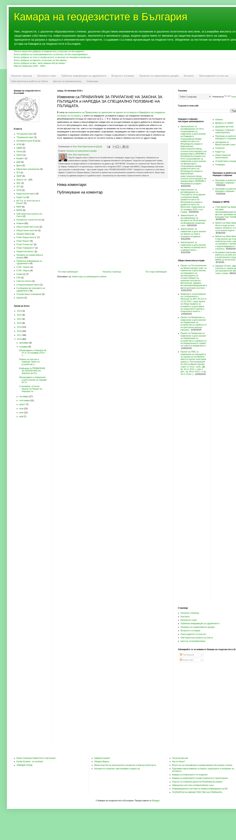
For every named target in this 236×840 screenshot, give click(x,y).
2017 (19, 335)
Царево (20, 297)
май (21, 416)
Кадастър (21, 197)
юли (21, 408)
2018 (19, 331)
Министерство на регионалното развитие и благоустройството (125, 765)
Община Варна (23, 234)
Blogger (155, 800)
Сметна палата (24, 281)
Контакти (189, 75)
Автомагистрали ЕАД (26, 141)
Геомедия (220, 164)
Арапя (19, 155)
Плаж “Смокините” (25, 248)
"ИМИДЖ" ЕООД (24, 765)
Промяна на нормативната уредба (159, 75)
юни (21, 412)
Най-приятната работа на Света (29, 81)
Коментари (187, 660)
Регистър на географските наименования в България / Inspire (202, 765)
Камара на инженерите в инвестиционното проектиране (200, 778)
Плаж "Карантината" (26, 237)
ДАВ (18, 162)
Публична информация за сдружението (83, 75)
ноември (23, 347)
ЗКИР (19, 176)
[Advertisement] (30, 476)
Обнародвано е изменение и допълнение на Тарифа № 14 (33, 380)
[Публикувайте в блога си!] (117, 146)
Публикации (188, 655)
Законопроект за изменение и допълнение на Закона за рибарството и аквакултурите (193, 246)
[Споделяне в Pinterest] (127, 146)
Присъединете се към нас (214, 75)
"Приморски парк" (25, 137)
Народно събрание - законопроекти (225, 131)
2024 (19, 311)
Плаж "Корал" (23, 241)
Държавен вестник (224, 126)
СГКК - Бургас (23, 267)
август (22, 404)
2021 (19, 319)
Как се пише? (178, 761)
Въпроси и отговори (122, 75)
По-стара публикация (156, 272)
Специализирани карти (28, 285)
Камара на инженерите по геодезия (189, 774)
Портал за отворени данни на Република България (197, 782)
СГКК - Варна (23, 270)
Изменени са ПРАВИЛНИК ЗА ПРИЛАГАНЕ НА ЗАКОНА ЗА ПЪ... (32, 371)
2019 (19, 327)
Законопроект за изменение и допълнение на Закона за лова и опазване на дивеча (193, 233)
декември (24, 343)
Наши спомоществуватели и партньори (35, 758)
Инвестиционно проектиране (223, 156)
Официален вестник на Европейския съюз (193, 785)
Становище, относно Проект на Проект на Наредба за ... (30, 389)
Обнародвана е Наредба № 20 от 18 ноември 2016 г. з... (32, 353)
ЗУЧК (19, 190)
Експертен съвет (46, 75)
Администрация (102, 758)
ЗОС (18, 183)
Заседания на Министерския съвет (225, 143)
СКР (18, 277)
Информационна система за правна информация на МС (200, 788)
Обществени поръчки (26, 230)
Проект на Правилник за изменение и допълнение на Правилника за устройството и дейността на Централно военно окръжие (193, 323)
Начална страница (21, 75)
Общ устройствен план (27, 227)
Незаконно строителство (28, 220)
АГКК (18, 144)
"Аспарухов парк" (24, 134)
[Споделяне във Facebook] (124, 146)
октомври (24, 396)
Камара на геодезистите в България (100, 16)
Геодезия (220, 148)
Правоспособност (25, 251)
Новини (20, 223)
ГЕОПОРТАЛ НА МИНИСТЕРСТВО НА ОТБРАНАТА (197, 792)
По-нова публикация (68, 272)
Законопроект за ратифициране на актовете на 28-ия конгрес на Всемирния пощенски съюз (193, 220)
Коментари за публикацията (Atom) (89, 276)
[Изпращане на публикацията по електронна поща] (108, 146)
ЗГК (18, 172)
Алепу (19, 151)
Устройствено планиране (28, 294)
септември (24, 400)
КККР (18, 207)
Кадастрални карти (25, 193)
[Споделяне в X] (120, 146)
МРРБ (19, 210)
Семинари (92, 81)
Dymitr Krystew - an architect (29, 761)
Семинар (20, 274)
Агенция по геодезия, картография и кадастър (117, 768)
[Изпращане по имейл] (114, 146)
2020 (19, 323)
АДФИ (19, 148)
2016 (19, 339)
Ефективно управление (28, 169)
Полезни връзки (180, 758)
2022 (19, 315)
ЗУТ (18, 186)
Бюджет (20, 158)
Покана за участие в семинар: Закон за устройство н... (29, 362)
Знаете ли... (22, 179)
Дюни (19, 165)
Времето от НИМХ (224, 123)
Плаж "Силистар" (24, 244)
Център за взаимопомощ (67, 81)
